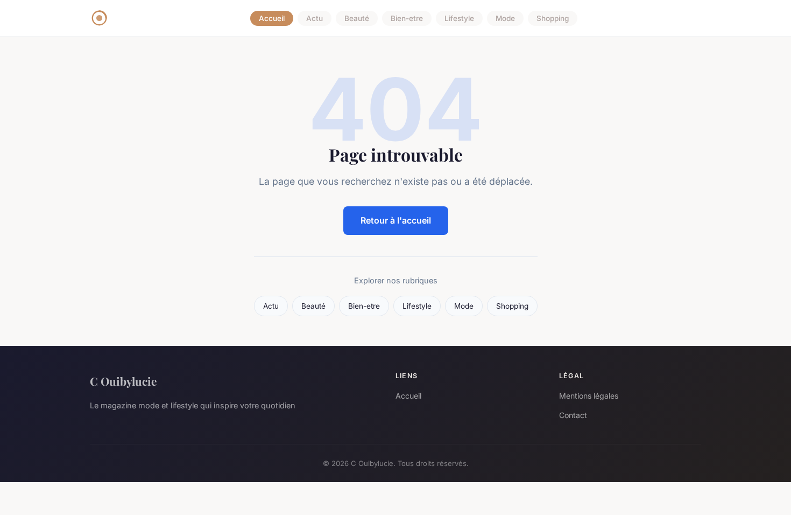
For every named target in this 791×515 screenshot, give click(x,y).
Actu (314, 18)
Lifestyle (459, 18)
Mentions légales (588, 395)
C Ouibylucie (123, 380)
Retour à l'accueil (396, 220)
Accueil (272, 18)
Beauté (356, 18)
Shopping (552, 18)
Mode (505, 18)
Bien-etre (407, 18)
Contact (573, 415)
